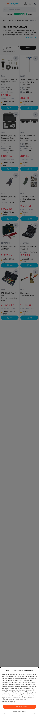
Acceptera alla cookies (19, 707)
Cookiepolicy (11, 701)
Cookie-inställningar (19, 712)
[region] (19, 692)
